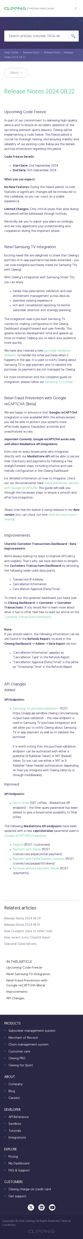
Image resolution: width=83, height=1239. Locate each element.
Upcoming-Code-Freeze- (24, 967)
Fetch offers (21, 803)
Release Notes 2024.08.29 (22, 918)
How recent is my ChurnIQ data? (27, 937)
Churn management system (29, 1044)
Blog (12, 1091)
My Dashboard (19, 1163)
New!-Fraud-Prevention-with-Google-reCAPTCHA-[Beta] (27, 983)
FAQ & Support (19, 1170)
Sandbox (15, 1124)
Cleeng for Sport (21, 1065)
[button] (75, 8)
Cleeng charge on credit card (30, 1189)
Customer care (19, 1051)
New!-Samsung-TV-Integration (28, 974)
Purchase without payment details (36, 868)
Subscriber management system (32, 1031)
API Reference (19, 1117)
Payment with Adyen (27, 849)
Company (16, 1084)
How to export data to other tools (28, 931)
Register (18, 844)
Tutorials (15, 1131)
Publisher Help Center (41, 8)
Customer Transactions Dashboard (27, 617)
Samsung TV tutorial (59, 382)
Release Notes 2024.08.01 (22, 925)
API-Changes (15, 998)
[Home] (15, 8)
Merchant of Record (23, 1038)
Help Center (11, 52)
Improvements (17, 992)
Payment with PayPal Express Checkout (39, 859)
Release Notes (31, 52)
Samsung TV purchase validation (35, 708)
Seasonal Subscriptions (20, 944)
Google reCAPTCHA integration (25, 836)
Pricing (13, 1156)
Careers (14, 1098)
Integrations (17, 1137)
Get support (17, 1196)
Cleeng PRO (17, 1058)
